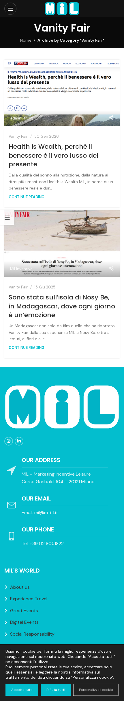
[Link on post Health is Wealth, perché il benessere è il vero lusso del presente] (62, 93)
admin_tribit (21, 118)
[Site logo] (62, 8)
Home (25, 40)
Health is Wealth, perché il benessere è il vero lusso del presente (53, 155)
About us (20, 587)
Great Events (24, 611)
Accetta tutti (22, 689)
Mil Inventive (21, 268)
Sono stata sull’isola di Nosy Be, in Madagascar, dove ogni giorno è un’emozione (62, 306)
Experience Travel (28, 599)
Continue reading (26, 197)
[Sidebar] (7, 217)
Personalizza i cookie (96, 689)
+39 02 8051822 (47, 543)
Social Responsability (32, 634)
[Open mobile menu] (10, 8)
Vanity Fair (18, 136)
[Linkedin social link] (19, 441)
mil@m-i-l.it (46, 512)
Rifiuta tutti (55, 689)
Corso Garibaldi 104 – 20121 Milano (58, 482)
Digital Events (24, 622)
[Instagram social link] (8, 441)
